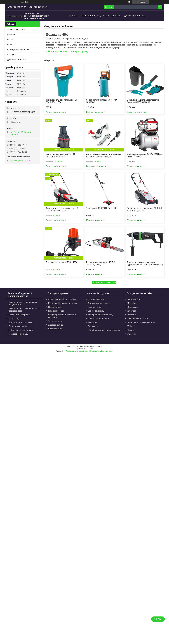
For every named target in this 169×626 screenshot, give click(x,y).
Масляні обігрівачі (18, 334)
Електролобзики (56, 311)
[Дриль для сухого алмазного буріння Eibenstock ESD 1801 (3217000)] (145, 243)
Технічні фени (55, 321)
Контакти (116, 16)
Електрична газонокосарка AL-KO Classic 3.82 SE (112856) (62, 209)
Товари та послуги (89, 16)
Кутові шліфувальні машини (62, 303)
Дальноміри (133, 299)
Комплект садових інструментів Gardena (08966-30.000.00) (143, 101)
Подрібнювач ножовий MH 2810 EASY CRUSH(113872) (61, 155)
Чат (160, 619)
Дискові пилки (55, 325)
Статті (10, 39)
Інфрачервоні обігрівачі (21, 330)
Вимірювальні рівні (137, 318)
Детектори (132, 307)
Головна (72, 16)
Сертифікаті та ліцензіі (18, 49)
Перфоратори (54, 307)
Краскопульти (55, 328)
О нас (106, 16)
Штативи (131, 311)
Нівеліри (132, 303)
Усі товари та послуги (103, 282)
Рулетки (131, 314)
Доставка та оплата (134, 16)
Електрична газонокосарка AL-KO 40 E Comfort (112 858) (144, 209)
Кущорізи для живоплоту (100, 314)
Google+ (131, 330)
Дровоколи (93, 326)
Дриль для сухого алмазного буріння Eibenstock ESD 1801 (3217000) (145, 263)
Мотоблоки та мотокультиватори (104, 330)
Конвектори (14, 318)
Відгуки (11, 54)
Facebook (131, 334)
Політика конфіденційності (101, 351)
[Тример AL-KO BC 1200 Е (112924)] (104, 189)
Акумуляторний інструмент (62, 299)
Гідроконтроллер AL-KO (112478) (61, 262)
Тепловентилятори (18, 326)
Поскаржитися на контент (77, 351)
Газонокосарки (95, 307)
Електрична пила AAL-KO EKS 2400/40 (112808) (100, 263)
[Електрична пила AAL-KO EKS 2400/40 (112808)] (104, 243)
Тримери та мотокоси (98, 303)
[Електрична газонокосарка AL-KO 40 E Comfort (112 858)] (145, 189)
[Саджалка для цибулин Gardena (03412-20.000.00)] (63, 80)
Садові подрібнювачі (98, 318)
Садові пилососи (96, 311)
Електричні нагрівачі (19, 314)
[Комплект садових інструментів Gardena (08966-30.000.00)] (145, 80)
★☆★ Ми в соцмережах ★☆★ (141, 322)
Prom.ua (98, 346)
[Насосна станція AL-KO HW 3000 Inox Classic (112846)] (145, 134)
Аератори (92, 322)
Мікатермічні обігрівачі (21, 322)
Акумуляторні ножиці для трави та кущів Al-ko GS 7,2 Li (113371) (103, 155)
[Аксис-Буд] (14, 16)
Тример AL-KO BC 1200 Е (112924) (101, 208)
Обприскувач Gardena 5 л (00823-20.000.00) (101, 101)
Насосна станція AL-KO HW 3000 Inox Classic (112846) (145, 155)
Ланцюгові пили (96, 299)
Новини (11, 34)
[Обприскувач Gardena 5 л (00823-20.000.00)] (104, 80)
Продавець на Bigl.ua (84, 349)
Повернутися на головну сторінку (68, 51)
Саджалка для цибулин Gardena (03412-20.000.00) (61, 101)
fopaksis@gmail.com (21, 161)
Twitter (131, 326)
